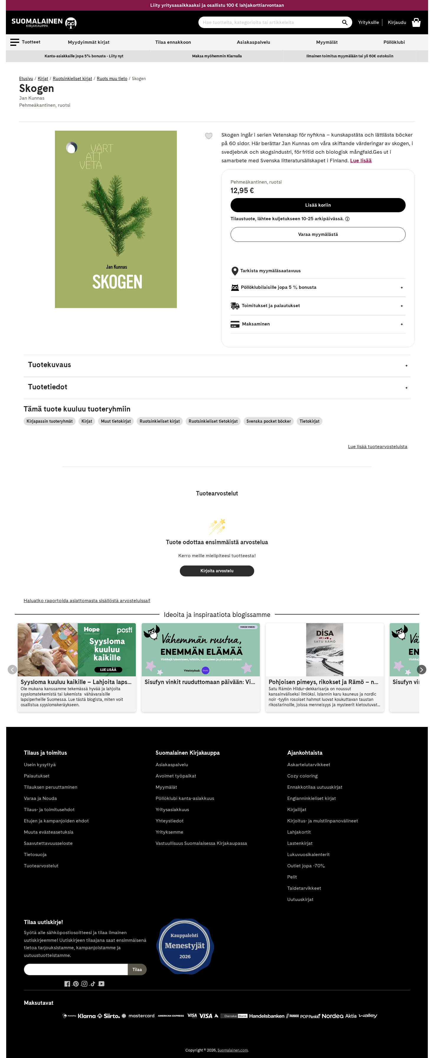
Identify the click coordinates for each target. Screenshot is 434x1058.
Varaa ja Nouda (40, 798)
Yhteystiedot (170, 821)
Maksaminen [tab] (255, 324)
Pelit (292, 877)
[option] (84, 56)
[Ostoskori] (416, 22)
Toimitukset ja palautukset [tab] (270, 305)
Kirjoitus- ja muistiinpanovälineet (322, 821)
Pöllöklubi (394, 42)
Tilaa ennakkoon (173, 42)
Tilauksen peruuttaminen (50, 787)
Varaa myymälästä (318, 234)
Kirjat (43, 78)
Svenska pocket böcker (269, 421)
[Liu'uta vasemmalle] (12, 669)
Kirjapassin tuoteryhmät (50, 421)
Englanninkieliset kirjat (311, 798)
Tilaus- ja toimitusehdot (49, 809)
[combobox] (275, 22)
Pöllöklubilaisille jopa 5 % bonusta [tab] (278, 287)
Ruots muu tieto (112, 78)
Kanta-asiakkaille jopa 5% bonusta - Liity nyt (84, 56)
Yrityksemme (169, 832)
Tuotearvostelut (41, 866)
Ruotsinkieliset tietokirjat (213, 421)
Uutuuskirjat (300, 899)
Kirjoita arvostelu (217, 570)
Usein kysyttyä (40, 764)
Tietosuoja (35, 854)
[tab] (217, 366)
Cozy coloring (302, 776)
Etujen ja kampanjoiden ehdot (56, 821)
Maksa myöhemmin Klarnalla (217, 56)
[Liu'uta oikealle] (421, 669)
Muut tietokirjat (116, 421)
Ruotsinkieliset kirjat (72, 78)
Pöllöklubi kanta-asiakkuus (185, 798)
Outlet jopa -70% (306, 866)
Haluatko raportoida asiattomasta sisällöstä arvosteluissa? (87, 600)
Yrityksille (368, 22)
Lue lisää (361, 160)
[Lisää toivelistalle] (208, 136)
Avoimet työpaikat (176, 776)
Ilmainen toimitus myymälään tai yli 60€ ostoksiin (349, 56)
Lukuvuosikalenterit (308, 854)
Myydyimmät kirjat (89, 42)
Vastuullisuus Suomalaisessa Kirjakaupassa (201, 843)
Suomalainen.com (233, 1050)
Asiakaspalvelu (253, 42)
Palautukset (37, 776)
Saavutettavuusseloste (48, 843)
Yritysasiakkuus (172, 809)
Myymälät (327, 42)
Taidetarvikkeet (304, 888)
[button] (25, 42)
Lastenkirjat (300, 843)
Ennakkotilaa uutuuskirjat (314, 787)
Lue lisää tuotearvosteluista (377, 446)
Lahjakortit (299, 832)
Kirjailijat (296, 809)
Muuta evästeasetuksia (49, 832)
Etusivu (26, 78)
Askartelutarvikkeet (308, 764)
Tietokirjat (309, 421)
